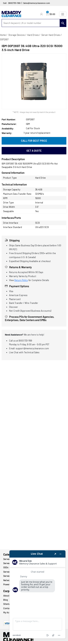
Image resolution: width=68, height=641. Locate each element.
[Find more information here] (37, 594)
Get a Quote (34, 150)
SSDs (5, 567)
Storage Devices (16, 34)
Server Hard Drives (50, 34)
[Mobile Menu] (62, 14)
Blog (5, 599)
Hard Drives (33, 34)
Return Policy (21, 280)
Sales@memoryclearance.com (36, 3)
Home (3, 34)
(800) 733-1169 (14, 3)
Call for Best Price (34, 140)
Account (42, 14)
